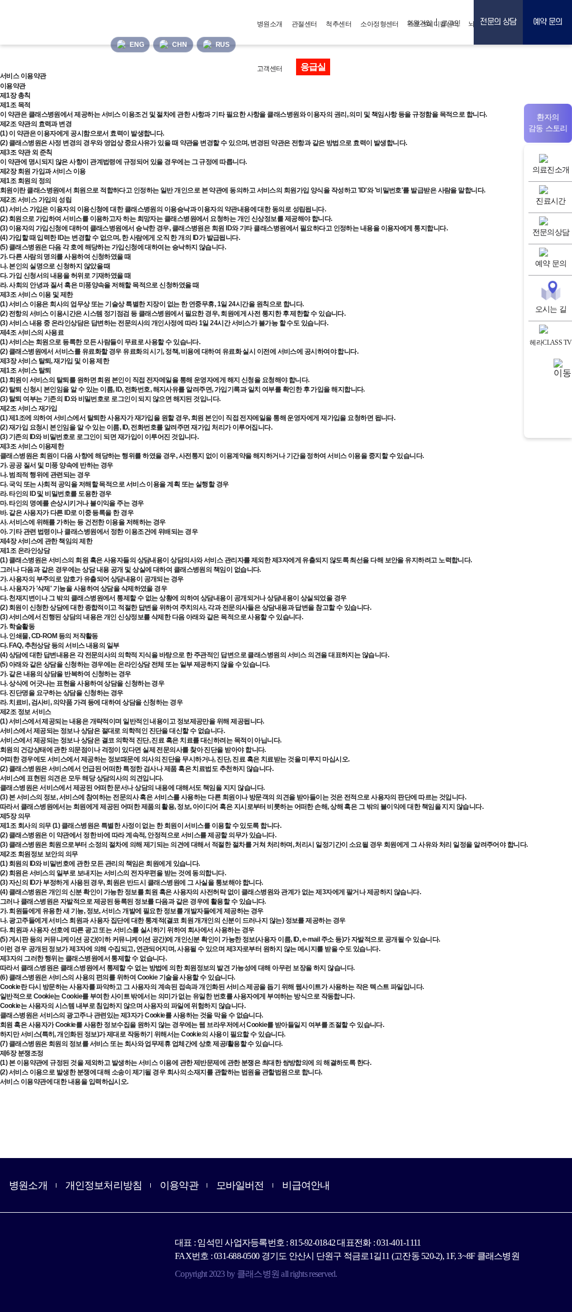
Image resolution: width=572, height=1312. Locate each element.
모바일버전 (240, 1185)
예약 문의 (548, 22)
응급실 (313, 66)
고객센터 (270, 69)
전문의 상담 (498, 22)
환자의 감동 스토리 (548, 123)
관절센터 (304, 24)
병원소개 (270, 24)
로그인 (450, 23)
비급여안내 (306, 1185)
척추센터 (338, 24)
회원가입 (419, 23)
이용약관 (179, 1185)
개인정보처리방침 (103, 1185)
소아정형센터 (379, 24)
